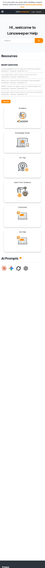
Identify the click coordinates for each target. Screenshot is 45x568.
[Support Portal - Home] (22, 12)
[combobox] (18, 40)
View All (6, 101)
